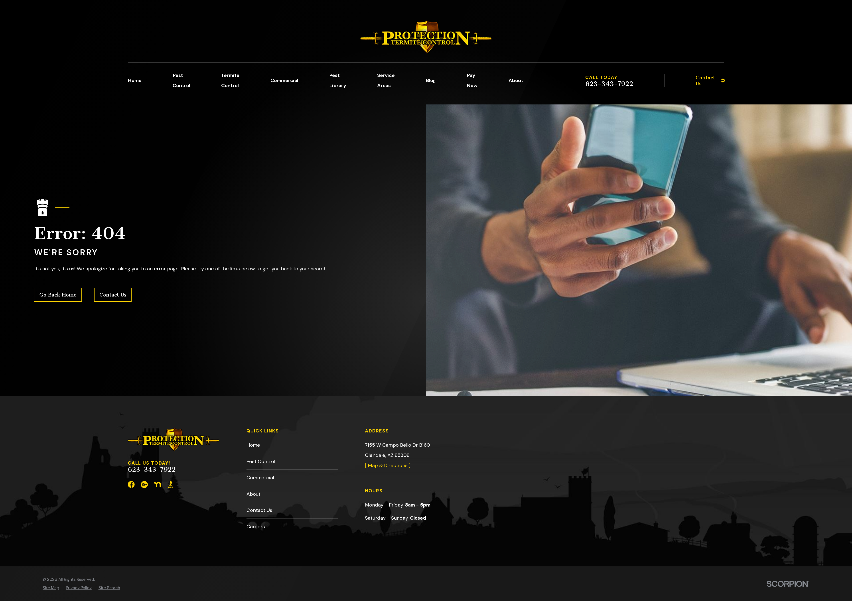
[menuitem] (51, 588)
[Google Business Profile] (144, 484)
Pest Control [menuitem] (181, 80)
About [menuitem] (516, 80)
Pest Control (261, 461)
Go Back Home (58, 295)
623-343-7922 (609, 84)
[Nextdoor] (157, 484)
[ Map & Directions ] (388, 465)
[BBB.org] (170, 484)
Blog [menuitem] (431, 80)
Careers (256, 526)
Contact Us (112, 295)
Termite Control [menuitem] (230, 80)
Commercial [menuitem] (284, 80)
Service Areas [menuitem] (386, 80)
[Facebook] (131, 484)
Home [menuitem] (135, 80)
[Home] (426, 37)
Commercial (260, 477)
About (253, 494)
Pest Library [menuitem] (337, 80)
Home (253, 445)
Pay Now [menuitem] (472, 80)
